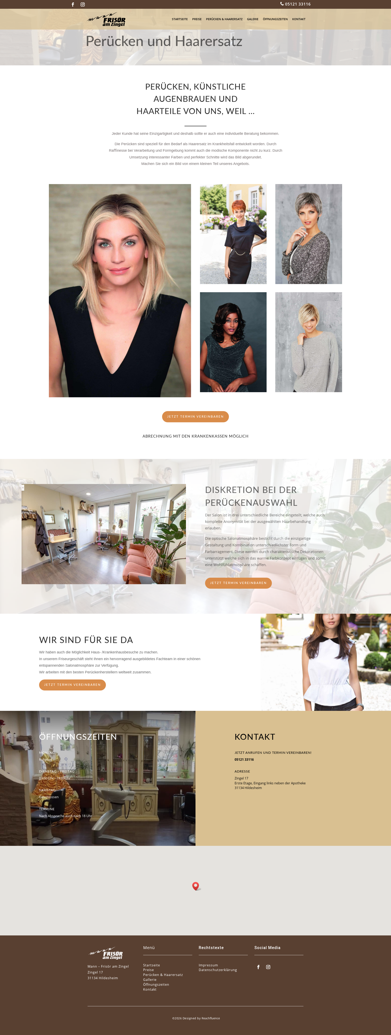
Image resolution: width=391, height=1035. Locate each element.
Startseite (180, 19)
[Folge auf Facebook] (73, 4)
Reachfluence (211, 1018)
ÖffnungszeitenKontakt (156, 987)
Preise (197, 19)
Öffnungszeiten (275, 19)
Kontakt (298, 19)
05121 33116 (297, 4)
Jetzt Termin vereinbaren (195, 416)
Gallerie (150, 979)
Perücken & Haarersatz (224, 19)
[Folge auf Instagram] (83, 4)
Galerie (252, 19)
